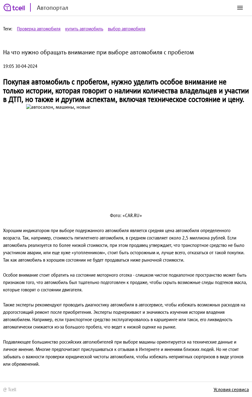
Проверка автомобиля (39, 29)
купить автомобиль (84, 29)
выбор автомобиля (126, 29)
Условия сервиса (231, 389)
